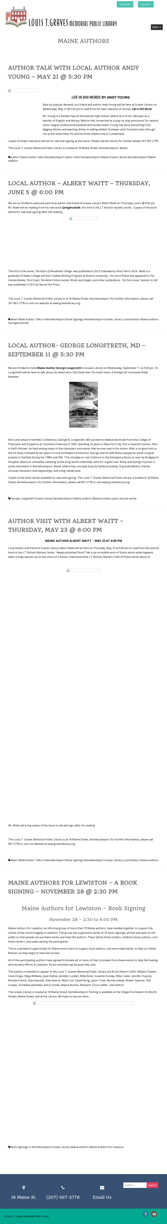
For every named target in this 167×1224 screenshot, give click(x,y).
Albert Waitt (17, 319)
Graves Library (113, 319)
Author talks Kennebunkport (46, 157)
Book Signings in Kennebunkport (30, 1147)
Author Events (19, 157)
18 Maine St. (24, 1197)
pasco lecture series (124, 498)
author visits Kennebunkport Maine (86, 157)
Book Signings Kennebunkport (85, 319)
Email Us (102, 1197)
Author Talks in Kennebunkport (45, 319)
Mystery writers (102, 498)
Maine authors (149, 319)
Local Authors (131, 319)
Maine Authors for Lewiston (106, 1147)
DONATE (146, 4)
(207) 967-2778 (63, 1197)
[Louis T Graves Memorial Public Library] (70, 28)
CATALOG (125, 4)
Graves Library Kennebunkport (128, 157)
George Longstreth (22, 498)
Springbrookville (18, 323)
